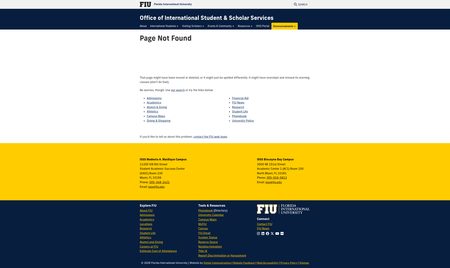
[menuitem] (144, 26)
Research (238, 107)
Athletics (152, 111)
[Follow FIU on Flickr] (283, 233)
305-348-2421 (159, 182)
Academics (154, 102)
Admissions (154, 98)
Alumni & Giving (157, 107)
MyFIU (202, 224)
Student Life (240, 111)
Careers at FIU (149, 246)
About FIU (146, 210)
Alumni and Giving (151, 242)
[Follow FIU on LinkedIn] (263, 233)
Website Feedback (244, 262)
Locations (146, 224)
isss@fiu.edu (156, 187)
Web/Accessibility (267, 262)
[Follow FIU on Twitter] (273, 233)
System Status (207, 237)
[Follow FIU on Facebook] (268, 233)
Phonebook (239, 116)
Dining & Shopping (159, 120)
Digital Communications (217, 262)
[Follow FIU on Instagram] (259, 233)
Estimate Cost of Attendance (158, 251)
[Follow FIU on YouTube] (278, 233)
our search (178, 90)
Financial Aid (240, 98)
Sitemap (304, 262)
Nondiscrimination (210, 246)
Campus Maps (156, 116)
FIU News (238, 102)
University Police (243, 120)
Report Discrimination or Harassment (222, 255)
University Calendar (211, 215)
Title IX (202, 251)
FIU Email (204, 233)
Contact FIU (264, 224)
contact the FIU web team (210, 136)
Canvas (203, 228)
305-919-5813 (276, 177)
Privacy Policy (288, 262)
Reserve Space (208, 242)
